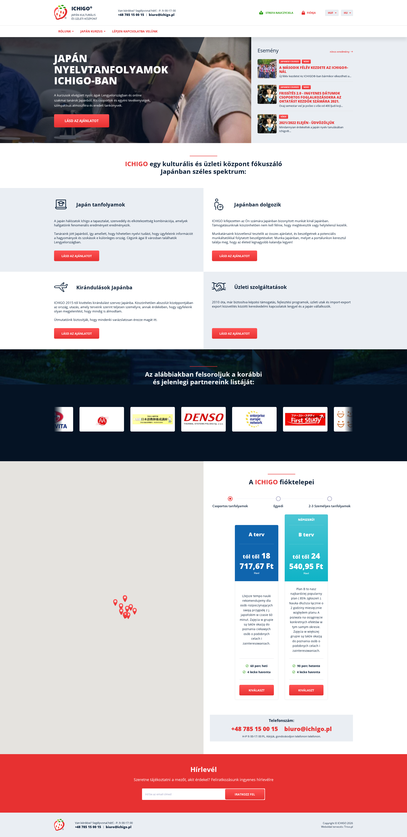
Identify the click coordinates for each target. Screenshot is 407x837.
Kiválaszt (257, 690)
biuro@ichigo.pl (161, 15)
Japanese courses (290, 61)
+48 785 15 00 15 (131, 15)
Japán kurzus (91, 31)
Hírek (283, 116)
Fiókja (311, 13)
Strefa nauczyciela (279, 13)
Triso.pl (348, 827)
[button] (125, 598)
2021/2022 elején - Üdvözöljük (306, 122)
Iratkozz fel (245, 794)
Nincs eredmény (339, 51)
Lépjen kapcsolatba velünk (135, 31)
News (306, 61)
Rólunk (64, 31)
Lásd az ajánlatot (82, 120)
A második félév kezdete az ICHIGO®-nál (313, 69)
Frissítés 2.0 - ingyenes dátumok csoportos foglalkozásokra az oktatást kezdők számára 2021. (310, 97)
